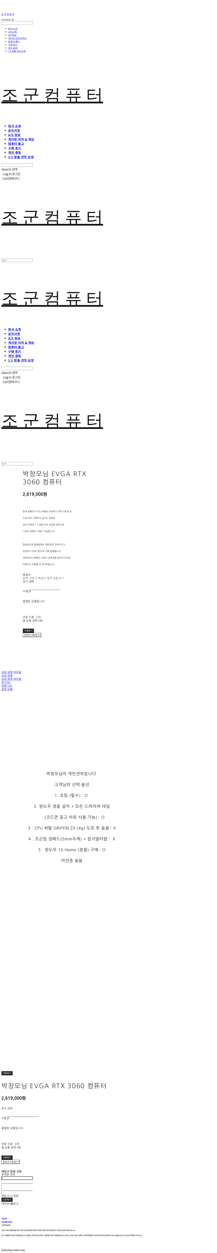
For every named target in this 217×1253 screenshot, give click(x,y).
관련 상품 (7, 689)
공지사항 (12, 31)
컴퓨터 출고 (14, 41)
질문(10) (6, 685)
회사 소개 (12, 28)
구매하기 (7, 1073)
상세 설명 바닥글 (11, 679)
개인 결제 (12, 47)
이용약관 (4, 1218)
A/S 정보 (12, 34)
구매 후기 (12, 44)
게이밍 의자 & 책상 (17, 38)
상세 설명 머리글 (11, 672)
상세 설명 (7, 675)
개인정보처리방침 (6, 1221)
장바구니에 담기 (10, 1161)
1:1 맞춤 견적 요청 (17, 51)
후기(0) (6, 682)
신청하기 (7, 1199)
